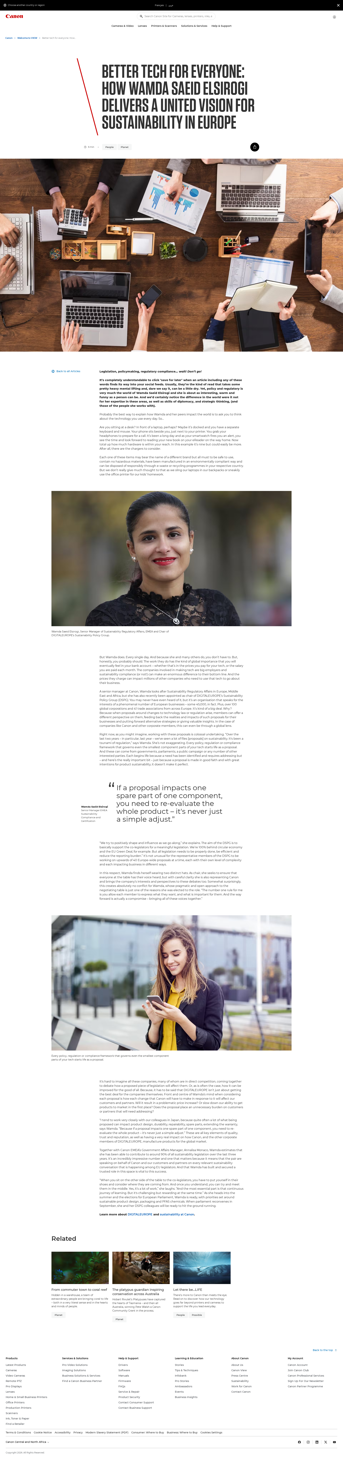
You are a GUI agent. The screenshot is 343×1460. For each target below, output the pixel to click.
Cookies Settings (211, 1432)
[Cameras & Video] (135, 26)
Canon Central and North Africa (26, 1442)
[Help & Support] (233, 26)
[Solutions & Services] (208, 26)
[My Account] (334, 17)
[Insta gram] (308, 1442)
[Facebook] (299, 1442)
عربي (170, 5)
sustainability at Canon (177, 1214)
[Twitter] (325, 1442)
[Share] (254, 147)
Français (159, 5)
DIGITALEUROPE (140, 1214)
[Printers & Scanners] (178, 26)
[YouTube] (334, 1442)
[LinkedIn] (316, 1442)
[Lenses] (148, 26)
